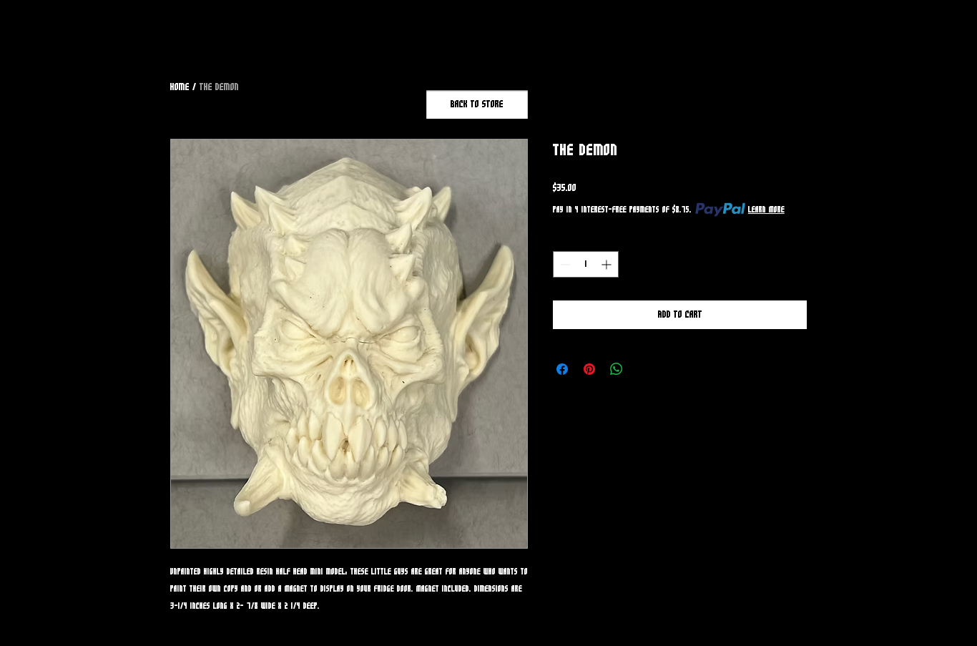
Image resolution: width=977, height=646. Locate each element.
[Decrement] (564, 264)
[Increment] (608, 264)
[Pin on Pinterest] (589, 369)
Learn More (766, 210)
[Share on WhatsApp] (616, 369)
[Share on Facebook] (562, 369)
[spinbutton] (586, 264)
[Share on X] (643, 369)
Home (180, 87)
